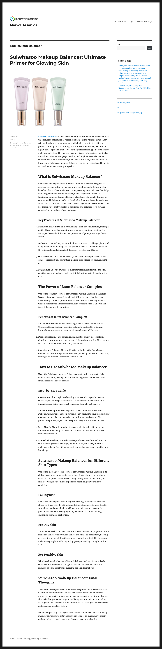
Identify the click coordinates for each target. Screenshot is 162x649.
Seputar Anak (119, 21)
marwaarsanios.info (47, 136)
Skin (17, 145)
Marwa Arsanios (23, 25)
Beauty (12, 140)
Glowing (13, 143)
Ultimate (13, 148)
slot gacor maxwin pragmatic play (129, 113)
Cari (118, 45)
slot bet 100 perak (123, 103)
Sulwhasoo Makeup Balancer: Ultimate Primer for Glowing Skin (58, 60)
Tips (131, 21)
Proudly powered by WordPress (36, 639)
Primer (12, 145)
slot (118, 108)
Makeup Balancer (24, 143)
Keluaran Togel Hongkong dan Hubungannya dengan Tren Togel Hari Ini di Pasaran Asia (135, 88)
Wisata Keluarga (144, 21)
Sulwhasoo (24, 145)
